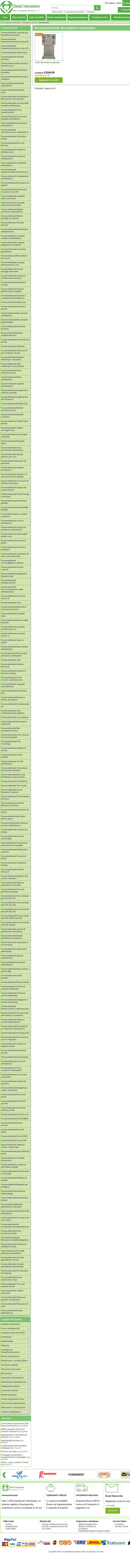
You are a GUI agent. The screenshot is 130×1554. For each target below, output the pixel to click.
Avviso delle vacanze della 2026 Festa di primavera (15, 1424)
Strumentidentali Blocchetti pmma (13, 1095)
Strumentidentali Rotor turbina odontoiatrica (14, 648)
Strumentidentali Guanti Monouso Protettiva (11, 791)
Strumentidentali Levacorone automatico (14, 1076)
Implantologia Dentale (12, 1441)
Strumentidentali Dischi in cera (15, 1114)
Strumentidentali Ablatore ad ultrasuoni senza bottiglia (14, 475)
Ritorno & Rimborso (87, 1526)
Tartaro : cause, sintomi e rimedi (14, 1463)
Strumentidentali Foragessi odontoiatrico (13, 157)
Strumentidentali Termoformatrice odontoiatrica (15, 131)
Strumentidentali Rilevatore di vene (14, 1305)
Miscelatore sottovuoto (30, 22)
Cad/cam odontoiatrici (11, 1412)
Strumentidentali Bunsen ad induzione (13, 462)
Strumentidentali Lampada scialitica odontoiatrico (13, 237)
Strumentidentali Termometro (14, 781)
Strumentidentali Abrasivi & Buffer (13, 542)
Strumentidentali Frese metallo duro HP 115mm (15, 923)
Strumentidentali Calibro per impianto (13, 1082)
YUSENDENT (76, 1474)
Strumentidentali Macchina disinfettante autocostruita (13, 776)
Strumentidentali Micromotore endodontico (14, 314)
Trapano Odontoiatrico (78, 17)
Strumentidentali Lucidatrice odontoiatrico (13, 164)
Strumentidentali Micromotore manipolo (14, 78)
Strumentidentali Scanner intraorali (12, 870)
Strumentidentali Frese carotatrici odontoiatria (11, 1069)
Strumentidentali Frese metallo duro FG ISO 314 (15, 897)
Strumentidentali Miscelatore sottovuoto (14, 723)
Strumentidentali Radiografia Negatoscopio (14, 575)
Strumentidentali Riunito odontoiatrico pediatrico (12, 937)
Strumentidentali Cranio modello (11, 756)
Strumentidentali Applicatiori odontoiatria (14, 950)
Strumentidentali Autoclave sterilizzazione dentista (13, 277)
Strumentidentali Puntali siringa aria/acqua (15, 495)
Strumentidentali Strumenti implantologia (13, 1192)
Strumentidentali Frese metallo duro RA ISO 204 (15, 904)
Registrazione (12, 1526)
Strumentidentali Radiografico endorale (14, 850)
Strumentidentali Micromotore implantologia (14, 321)
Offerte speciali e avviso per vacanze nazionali (14, 1430)
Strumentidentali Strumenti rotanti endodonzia (13, 994)
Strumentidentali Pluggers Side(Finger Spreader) (12, 358)
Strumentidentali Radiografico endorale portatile (14, 391)
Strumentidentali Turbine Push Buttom (14, 422)
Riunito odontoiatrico (56, 17)
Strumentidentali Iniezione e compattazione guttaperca (13, 297)
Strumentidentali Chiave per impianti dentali (13, 1045)
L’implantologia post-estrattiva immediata (14, 1447)
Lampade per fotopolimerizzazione (10, 1351)
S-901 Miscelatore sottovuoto (47, 62)
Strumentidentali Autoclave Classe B (13, 597)
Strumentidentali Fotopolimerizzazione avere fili (14, 47)
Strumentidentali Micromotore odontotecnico (14, 64)
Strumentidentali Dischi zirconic (11, 1124)
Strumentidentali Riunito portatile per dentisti (12, 217)
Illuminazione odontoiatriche (13, 1382)
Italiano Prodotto (36, 17)
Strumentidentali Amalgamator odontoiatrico (15, 177)
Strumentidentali (9, 28)
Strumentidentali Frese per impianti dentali (13, 1285)
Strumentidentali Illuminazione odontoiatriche (14, 230)
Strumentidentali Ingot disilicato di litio (15, 1152)
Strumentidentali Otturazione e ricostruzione (14, 943)
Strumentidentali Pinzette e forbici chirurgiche (13, 698)
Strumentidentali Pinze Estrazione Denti (11, 371)
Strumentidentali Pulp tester (13, 302)
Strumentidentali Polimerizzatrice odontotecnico (15, 1007)
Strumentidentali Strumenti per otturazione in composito (15, 1014)
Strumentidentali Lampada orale (13, 615)
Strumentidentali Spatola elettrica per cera (12, 455)
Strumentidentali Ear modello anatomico (14, 515)
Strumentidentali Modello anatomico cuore (12, 409)
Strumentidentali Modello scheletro (12, 415)
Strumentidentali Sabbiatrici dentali (13, 749)
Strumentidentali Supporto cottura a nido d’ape (13, 1146)
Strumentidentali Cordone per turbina (14, 831)
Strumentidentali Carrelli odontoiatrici (12, 762)
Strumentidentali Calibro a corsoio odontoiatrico (12, 1021)
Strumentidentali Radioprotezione (8, 581)
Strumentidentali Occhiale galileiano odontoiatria (12, 1252)
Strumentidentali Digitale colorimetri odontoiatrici (12, 210)
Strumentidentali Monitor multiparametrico (12, 334)
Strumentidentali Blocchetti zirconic (13, 1102)
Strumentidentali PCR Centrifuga (10, 742)
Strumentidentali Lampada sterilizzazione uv (13, 628)
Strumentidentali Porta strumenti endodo (11, 1232)
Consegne (83, 1529)
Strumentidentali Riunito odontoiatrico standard (12, 1205)
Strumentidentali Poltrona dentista (12, 224)
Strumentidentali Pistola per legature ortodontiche (13, 1298)
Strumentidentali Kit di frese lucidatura (13, 548)
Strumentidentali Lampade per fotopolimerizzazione (14, 34)
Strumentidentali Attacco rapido (12, 641)
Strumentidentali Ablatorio (13, 346)
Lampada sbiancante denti (13, 1333)
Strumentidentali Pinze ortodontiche (11, 378)
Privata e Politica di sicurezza (54, 1524)
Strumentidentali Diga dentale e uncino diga (15, 970)
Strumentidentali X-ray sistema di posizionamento (15, 736)
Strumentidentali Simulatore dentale (13, 864)
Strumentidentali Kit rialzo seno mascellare (15, 1219)
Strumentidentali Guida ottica (14, 52)
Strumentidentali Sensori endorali (12, 568)
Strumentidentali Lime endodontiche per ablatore (13, 712)
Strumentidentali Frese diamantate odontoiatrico (12, 449)
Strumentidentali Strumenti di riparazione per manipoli (14, 844)
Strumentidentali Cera (11, 603)
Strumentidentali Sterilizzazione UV (15, 705)
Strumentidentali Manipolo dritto (12, 91)
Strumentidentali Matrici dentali (15, 982)
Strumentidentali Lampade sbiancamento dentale (13, 204)
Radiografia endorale (10, 1386)
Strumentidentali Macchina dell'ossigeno (13, 817)
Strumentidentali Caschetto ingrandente (13, 250)
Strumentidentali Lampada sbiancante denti (13, 197)
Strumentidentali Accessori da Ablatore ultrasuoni (14, 482)
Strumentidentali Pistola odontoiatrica (12, 1312)
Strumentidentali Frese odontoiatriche (11, 111)
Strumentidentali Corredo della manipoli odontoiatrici (15, 104)
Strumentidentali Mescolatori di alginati (15, 184)
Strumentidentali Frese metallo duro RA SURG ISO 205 (15, 917)
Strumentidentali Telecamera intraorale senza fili (14, 190)
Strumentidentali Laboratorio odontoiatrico (14, 124)
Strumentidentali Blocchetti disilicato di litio (13, 1109)
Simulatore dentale (9, 1365)
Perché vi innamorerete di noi (55, 1526)
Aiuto (119, 3)
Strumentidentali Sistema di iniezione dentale (13, 672)
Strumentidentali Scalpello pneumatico (13, 1159)
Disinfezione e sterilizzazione (14, 1361)
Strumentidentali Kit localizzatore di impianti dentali (15, 1225)
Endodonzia (6, 1337)
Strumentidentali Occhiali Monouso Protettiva (12, 804)
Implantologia (7, 1341)
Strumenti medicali (9, 1390)
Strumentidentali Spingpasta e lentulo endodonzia (14, 1001)
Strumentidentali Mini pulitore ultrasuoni (14, 257)
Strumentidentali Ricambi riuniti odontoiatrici (15, 1212)
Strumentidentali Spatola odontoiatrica (12, 957)
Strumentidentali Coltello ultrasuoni (12, 1292)
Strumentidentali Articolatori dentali (13, 137)
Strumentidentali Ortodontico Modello (14, 502)
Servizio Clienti (121, 1526)
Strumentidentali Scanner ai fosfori (13, 857)
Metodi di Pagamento (88, 1524)
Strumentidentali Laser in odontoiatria (12, 522)
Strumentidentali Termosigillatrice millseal (12, 561)
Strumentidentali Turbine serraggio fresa (12, 429)
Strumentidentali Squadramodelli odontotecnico (14, 171)
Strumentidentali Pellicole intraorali (12, 665)
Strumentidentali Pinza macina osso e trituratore (14, 1038)
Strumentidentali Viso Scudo (13, 786)
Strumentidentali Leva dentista (15, 717)
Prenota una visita (14, 1451)
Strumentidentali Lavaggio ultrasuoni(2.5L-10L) (13, 263)
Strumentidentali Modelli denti (14, 404)
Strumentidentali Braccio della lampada (14, 621)
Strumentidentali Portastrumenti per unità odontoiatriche (12, 589)
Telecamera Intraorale (11, 1369)
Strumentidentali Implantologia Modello (14, 508)
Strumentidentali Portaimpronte (15, 1033)
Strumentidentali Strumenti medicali (13, 327)
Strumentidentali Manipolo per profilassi (14, 1185)
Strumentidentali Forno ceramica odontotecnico (12, 678)
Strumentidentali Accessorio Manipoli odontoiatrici (14, 117)
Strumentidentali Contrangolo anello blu (14, 435)
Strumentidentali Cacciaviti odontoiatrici (13, 1062)
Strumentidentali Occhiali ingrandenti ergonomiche (12, 1265)
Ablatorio (5, 1345)
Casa (5, 17)
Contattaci (119, 1524)
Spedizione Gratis (100, 17)
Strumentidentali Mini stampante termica (10, 729)
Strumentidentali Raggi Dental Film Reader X (14, 398)
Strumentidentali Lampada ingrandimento (13, 685)
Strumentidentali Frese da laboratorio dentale (12, 890)
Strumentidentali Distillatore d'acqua (13, 283)
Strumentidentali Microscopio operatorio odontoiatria (14, 654)
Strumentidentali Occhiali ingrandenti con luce (12, 1258)
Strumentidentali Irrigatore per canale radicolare (14, 877)
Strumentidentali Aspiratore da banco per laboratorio (15, 555)
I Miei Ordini (11, 1529)
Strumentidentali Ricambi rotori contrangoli (15, 1172)
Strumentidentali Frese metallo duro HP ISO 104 (15, 910)
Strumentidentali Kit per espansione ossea (11, 1278)
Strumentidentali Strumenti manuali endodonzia (13, 987)
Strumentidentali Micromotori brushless (14, 71)
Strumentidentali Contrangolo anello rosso (14, 535)
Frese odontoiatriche (10, 1328)
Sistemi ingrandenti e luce (12, 1399)
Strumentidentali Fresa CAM (13, 1140)
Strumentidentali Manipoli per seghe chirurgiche (14, 1089)
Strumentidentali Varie (11, 660)
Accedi (9, 1524)
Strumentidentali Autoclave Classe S (13, 634)
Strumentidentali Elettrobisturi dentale (14, 1199)
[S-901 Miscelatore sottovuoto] (49, 46)
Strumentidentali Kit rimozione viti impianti (14, 1272)
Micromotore (58, 12)
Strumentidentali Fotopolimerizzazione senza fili (14, 40)
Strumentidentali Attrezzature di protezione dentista (14, 769)
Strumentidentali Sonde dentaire (11, 977)
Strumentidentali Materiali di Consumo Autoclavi (13, 608)
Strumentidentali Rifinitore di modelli (14, 1179)
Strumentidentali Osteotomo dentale (13, 1051)
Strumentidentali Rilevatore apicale (13, 307)
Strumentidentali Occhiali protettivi (12, 58)
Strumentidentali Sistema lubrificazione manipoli (12, 290)
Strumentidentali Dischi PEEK (14, 1136)
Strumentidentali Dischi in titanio (12, 1131)
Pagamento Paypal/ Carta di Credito (94, 1531)
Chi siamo (110, 3)
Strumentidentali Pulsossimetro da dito (15, 341)
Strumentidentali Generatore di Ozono (15, 811)
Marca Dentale (19, 17)
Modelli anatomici (9, 1395)
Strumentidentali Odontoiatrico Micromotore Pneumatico (15, 98)
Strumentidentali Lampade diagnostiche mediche (13, 243)
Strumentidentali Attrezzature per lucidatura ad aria (14, 352)
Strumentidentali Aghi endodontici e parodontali (12, 365)
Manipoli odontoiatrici (10, 1324)
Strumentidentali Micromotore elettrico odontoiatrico (14, 824)
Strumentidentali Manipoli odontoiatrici (12, 84)
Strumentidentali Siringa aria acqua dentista (14, 488)
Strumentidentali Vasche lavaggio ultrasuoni (12, 270)
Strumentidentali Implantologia (14, 1057)
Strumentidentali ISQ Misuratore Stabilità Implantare (15, 1239)
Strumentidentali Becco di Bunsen (12, 144)
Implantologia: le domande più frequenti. (14, 1436)
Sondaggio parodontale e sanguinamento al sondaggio (15, 1457)
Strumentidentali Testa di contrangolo (12, 837)
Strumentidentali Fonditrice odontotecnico (13, 151)
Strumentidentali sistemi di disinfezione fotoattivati (13, 930)
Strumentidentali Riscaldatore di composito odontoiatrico (14, 1027)
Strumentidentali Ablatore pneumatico (12, 469)
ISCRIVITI (112, 1510)
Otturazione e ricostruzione (13, 1407)
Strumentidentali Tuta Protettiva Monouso (15, 797)
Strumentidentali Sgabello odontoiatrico (12, 385)
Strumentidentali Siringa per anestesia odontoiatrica (13, 528)
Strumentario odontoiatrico (13, 1403)
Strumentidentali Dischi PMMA (14, 1119)
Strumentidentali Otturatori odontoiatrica (13, 963)
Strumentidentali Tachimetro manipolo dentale (13, 1245)
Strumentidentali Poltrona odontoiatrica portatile (12, 884)
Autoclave (91, 12)
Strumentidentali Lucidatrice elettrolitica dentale (13, 1166)
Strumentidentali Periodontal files (14, 692)
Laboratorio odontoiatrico (75, 12)
